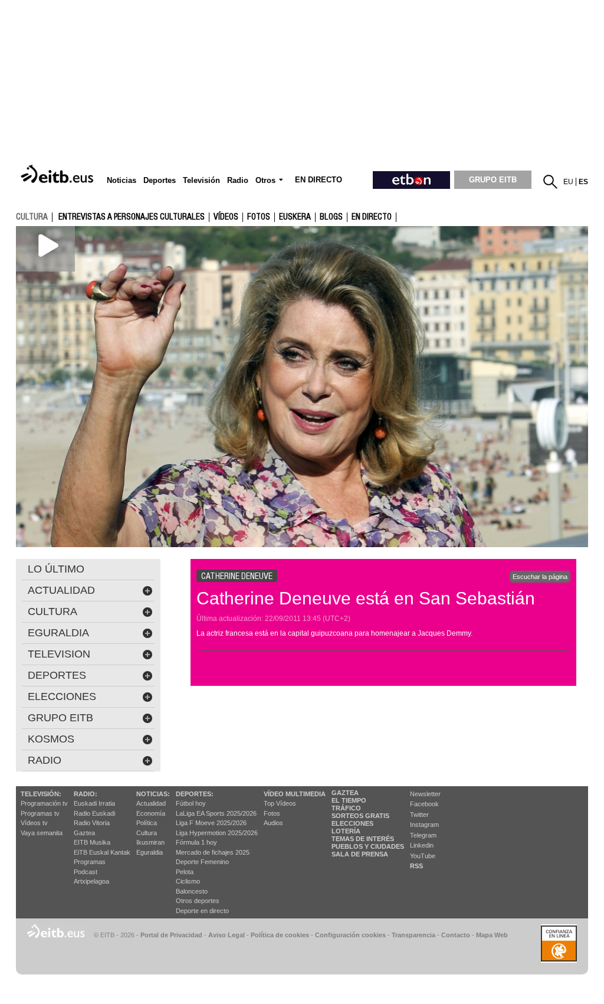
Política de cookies (280, 934)
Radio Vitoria (92, 822)
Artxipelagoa (91, 881)
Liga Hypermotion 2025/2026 (217, 832)
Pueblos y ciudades (367, 846)
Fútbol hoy (191, 803)
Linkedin (422, 845)
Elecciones (352, 823)
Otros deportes (197, 900)
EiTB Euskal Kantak (102, 852)
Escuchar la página (540, 576)
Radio (44, 760)
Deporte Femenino (202, 861)
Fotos (272, 813)
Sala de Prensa (359, 854)
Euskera (295, 217)
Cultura (146, 832)
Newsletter (425, 793)
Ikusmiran (150, 842)
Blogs (331, 217)
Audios (273, 822)
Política (146, 822)
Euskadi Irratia (94, 803)
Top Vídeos (280, 803)
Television (59, 654)
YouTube (422, 855)
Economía (150, 813)
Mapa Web (492, 934)
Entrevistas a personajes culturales (131, 217)
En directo (372, 217)
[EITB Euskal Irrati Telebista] (58, 174)
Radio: (85, 793)
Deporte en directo (202, 910)
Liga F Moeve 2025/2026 (211, 822)
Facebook (424, 803)
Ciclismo (188, 881)
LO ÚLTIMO (56, 569)
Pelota (184, 871)
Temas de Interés (362, 838)
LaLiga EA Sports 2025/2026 (216, 813)
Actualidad (151, 803)
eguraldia (58, 633)
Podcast (85, 871)
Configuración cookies (350, 934)
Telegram (423, 835)
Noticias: (153, 793)
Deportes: (195, 793)
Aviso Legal (226, 934)
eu (568, 182)
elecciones (62, 696)
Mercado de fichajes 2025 (213, 852)
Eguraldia (149, 852)
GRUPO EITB (493, 179)
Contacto (455, 934)
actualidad (61, 590)
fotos (258, 217)
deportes (57, 675)
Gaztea (84, 832)
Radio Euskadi (94, 813)
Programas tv (40, 813)
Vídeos (226, 217)
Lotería (345, 831)
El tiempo (348, 800)
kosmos (51, 739)
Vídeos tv (34, 822)
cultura (32, 216)
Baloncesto (192, 891)
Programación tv (44, 803)
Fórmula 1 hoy (196, 842)
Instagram (424, 824)
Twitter (419, 814)
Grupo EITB (60, 718)
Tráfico (346, 808)
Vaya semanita (42, 832)
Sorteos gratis (360, 815)
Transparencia (413, 934)
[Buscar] (550, 182)
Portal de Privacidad (171, 934)
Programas (90, 861)
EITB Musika (92, 842)
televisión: (41, 793)
